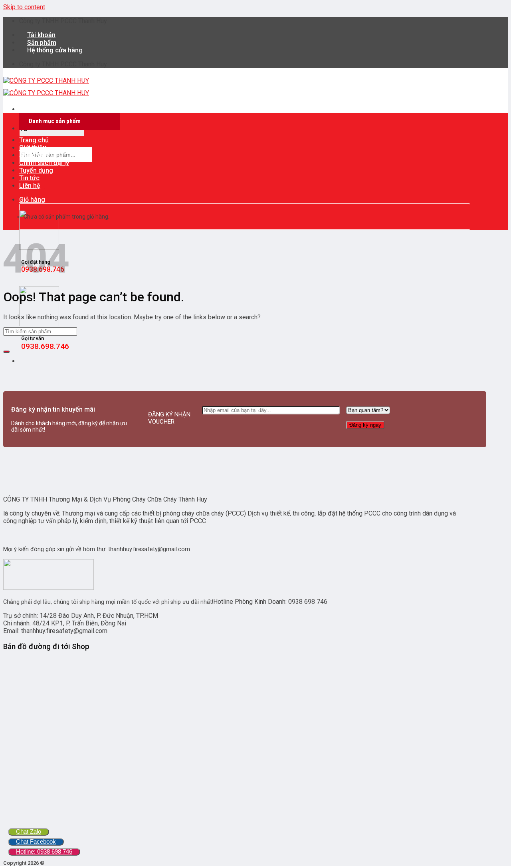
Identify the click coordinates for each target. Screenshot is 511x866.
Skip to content (24, 7)
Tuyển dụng (36, 170)
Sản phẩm (33, 155)
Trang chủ (34, 140)
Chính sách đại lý (44, 163)
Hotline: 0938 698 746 (44, 851)
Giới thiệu (32, 147)
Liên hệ (29, 185)
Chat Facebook (36, 841)
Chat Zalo (28, 831)
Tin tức (29, 178)
